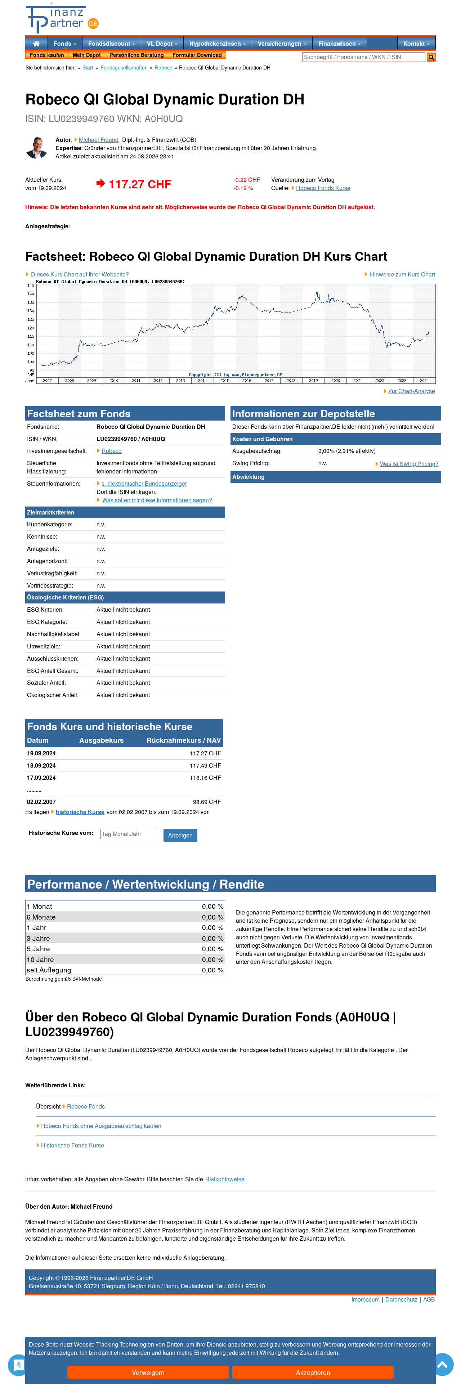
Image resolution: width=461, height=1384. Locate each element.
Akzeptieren (313, 1372)
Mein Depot (87, 54)
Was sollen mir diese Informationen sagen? (157, 500)
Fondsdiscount (109, 43)
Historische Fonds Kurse (72, 1145)
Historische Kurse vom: (61, 833)
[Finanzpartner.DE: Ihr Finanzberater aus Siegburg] (62, 18)
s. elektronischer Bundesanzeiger (144, 483)
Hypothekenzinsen (215, 43)
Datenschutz (401, 1299)
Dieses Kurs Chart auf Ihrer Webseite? (80, 274)
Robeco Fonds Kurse (323, 188)
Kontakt (414, 43)
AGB (429, 1299)
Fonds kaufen (47, 54)
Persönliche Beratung (136, 54)
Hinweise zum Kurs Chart (402, 274)
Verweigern (148, 1372)
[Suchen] (431, 57)
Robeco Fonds (86, 1106)
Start (87, 67)
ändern (329, 1352)
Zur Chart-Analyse (411, 391)
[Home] (36, 43)
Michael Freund (98, 139)
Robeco (112, 450)
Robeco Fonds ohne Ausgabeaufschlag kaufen (101, 1126)
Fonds (63, 43)
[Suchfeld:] (363, 57)
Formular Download (197, 54)
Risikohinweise (225, 1179)
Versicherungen (280, 43)
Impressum (366, 1299)
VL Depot (160, 43)
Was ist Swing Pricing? (409, 464)
